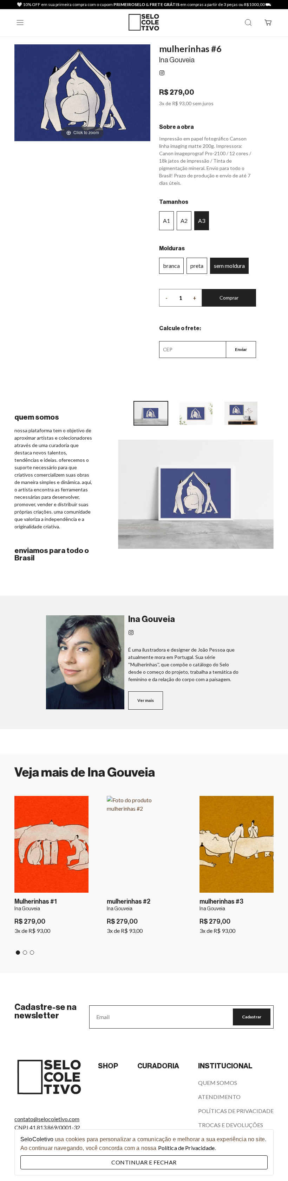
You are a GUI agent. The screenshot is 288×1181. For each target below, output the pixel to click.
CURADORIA (158, 1066)
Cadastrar (251, 1016)
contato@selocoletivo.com (46, 1119)
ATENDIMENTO (219, 1096)
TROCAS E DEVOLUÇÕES (230, 1125)
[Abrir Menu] (20, 23)
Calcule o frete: (180, 328)
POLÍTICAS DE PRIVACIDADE (236, 1110)
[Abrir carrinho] (268, 23)
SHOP (108, 1066)
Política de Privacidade (186, 1147)
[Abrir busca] (248, 23)
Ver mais (145, 700)
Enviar (241, 349)
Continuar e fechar (143, 1162)
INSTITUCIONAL (225, 1066)
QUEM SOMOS (217, 1082)
